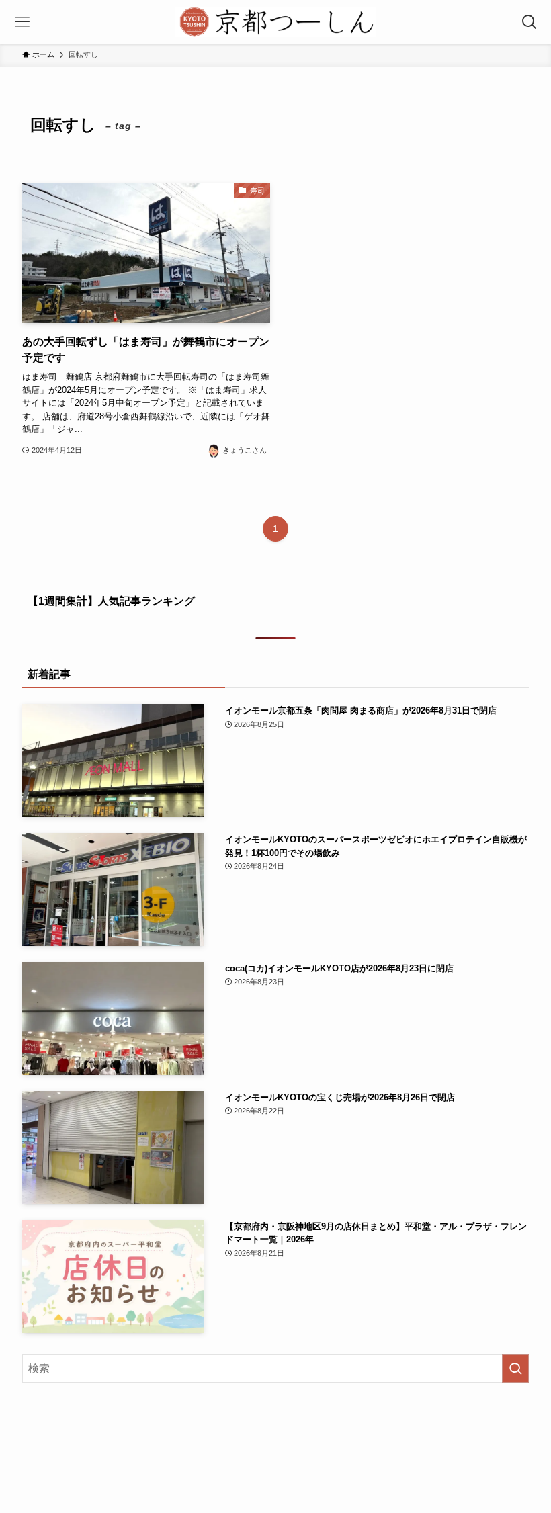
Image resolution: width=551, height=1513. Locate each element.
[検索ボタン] (529, 22)
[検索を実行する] (515, 1368)
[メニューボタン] (22, 22)
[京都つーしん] (275, 22)
